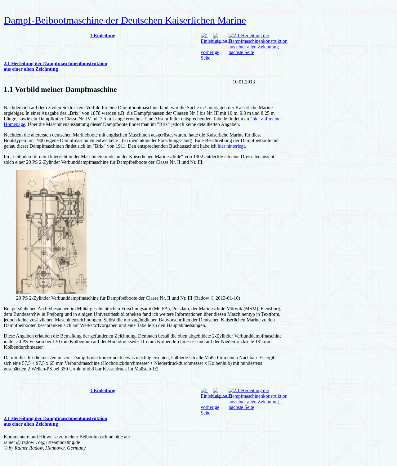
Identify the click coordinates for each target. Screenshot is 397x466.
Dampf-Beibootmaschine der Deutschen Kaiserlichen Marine (125, 20)
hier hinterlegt (231, 146)
